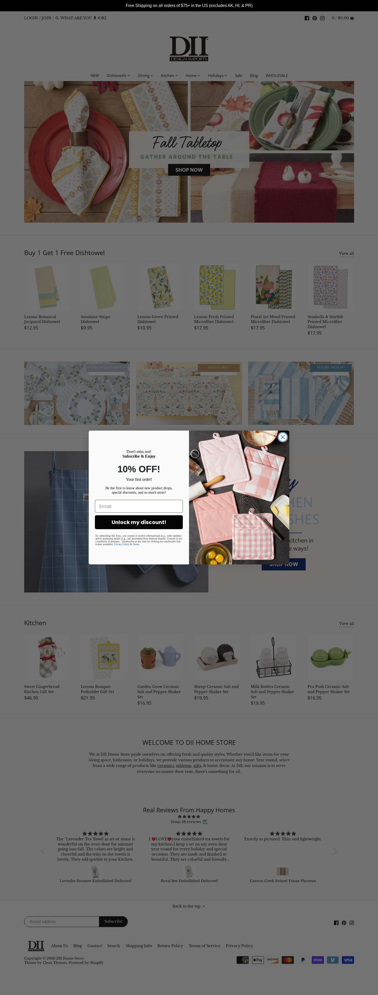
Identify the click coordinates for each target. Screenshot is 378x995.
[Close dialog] (282, 437)
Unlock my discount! (139, 522)
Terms (136, 544)
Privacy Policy (121, 544)
